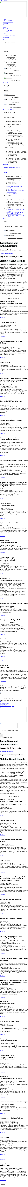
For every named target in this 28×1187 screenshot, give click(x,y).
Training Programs (8, 147)
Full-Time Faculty (11, 55)
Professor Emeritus (12, 59)
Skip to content (3, 0)
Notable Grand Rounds (15, 233)
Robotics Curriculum (15, 107)
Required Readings (12, 155)
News (4, 24)
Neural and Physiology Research (15, 180)
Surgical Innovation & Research (12, 167)
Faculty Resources (7, 20)
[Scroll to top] (0, 733)
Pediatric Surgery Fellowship (14, 133)
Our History (16, 70)
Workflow (6, 91)
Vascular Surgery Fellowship (14, 135)
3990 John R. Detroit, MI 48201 (4, 702)
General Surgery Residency (14, 121)
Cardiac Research (11, 182)
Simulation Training (12, 154)
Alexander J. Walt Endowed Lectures (13, 226)
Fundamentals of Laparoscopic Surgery (17, 152)
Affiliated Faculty (11, 58)
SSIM (5, 172)
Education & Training (8, 22)
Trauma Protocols (15, 97)
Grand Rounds (15, 102)
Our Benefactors (16, 80)
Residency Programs (9, 117)
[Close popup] (1, 735)
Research (5, 23)
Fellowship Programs (9, 127)
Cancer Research (11, 179)
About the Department (9, 42)
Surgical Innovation (12, 183)
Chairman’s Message (15, 75)
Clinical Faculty (11, 57)
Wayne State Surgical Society (15, 238)
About (4, 19)
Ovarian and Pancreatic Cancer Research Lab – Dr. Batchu (15, 203)
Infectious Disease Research (14, 178)
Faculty (6, 51)
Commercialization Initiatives (14, 176)
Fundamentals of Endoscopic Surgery (16, 151)
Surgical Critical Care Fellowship (15, 136)
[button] (15, 40)
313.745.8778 (3, 704)
